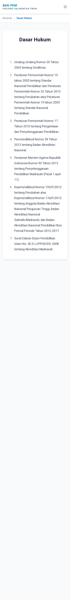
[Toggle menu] (65, 7)
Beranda (7, 18)
